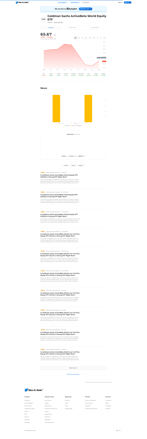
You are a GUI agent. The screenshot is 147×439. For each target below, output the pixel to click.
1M (82, 38)
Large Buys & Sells (29, 408)
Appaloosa (47, 419)
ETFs (25, 414)
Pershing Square (49, 422)
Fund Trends (72, 27)
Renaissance (48, 406)
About (107, 403)
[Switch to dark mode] (121, 430)
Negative (81, 165)
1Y (97, 38)
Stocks (26, 411)
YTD (94, 38)
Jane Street (48, 400)
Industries (27, 419)
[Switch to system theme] (117, 430)
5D (79, 38)
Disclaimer (88, 406)
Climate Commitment (91, 408)
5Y (101, 38)
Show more (72, 368)
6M (90, 38)
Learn (66, 406)
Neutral (73, 165)
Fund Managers (28, 403)
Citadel (47, 403)
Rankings (27, 422)
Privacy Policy (89, 403)
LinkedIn (107, 408)
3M (86, 38)
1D (75, 38)
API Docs (67, 400)
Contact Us (108, 400)
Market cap (58, 22)
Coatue (47, 411)
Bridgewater (48, 414)
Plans (66, 403)
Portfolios (27, 400)
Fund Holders (95, 27)
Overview (51, 27)
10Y (105, 38)
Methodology (68, 408)
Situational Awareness (51, 408)
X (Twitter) (108, 406)
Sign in (120, 2)
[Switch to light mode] (119, 430)
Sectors (26, 417)
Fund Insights (62, 2)
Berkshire (47, 417)
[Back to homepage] (22, 2)
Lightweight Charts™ (107, 382)
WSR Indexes (74, 2)
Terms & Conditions (90, 400)
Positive (66, 165)
